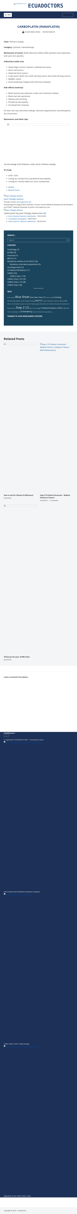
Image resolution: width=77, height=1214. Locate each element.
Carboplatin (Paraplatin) (17, 219)
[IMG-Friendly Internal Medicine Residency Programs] (38, 815)
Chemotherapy (11, 301)
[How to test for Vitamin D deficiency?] (20, 417)
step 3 (30, 308)
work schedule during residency (43, 312)
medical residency (47, 301)
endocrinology (24, 301)
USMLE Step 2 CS (14, 282)
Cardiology (12, 249)
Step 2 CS (22, 307)
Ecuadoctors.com (25, 202)
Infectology (32, 301)
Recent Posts (14, 190)
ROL (61, 304)
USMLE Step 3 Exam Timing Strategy (16, 1044)
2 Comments (54, 500)
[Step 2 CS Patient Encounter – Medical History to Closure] (56, 417)
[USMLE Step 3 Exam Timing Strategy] (38, 967)
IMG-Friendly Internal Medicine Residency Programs (22, 892)
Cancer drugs (49, 297)
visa (34, 312)
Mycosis (62, 301)
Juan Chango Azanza (13, 199)
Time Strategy (36, 308)
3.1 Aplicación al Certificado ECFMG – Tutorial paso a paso (24, 740)
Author (11, 187)
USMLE (10, 273)
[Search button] (71, 15)
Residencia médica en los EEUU (20, 261)
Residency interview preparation (24, 264)
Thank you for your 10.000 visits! (17, 657)
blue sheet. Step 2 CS (38, 297)
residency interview (54, 304)
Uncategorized (13, 267)
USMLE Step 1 (16, 276)
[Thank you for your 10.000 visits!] (20, 579)
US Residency (26, 311)
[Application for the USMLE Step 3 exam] (38, 1119)
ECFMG (10, 252)
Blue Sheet (22, 297)
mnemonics (56, 301)
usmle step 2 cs (16, 312)
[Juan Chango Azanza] (13, 195)
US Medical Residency (16, 270)
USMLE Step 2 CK (14, 279)
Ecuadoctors (45, 6)
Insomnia (11, 255)
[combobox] (65, 15)
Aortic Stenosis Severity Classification (22, 216)
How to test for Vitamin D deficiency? (22, 221)
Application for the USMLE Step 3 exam (17, 1196)
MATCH (10, 258)
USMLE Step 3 (13, 285)
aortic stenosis (11, 297)
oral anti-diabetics (16, 304)
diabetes (18, 301)
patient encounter (26, 304)
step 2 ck (13, 308)
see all (42, 213)
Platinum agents (35, 304)
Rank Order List (44, 304)
